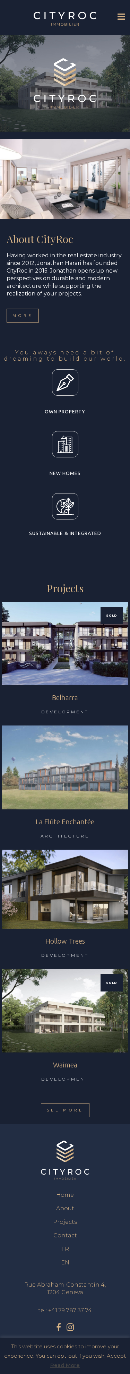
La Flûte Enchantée (65, 822)
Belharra (65, 698)
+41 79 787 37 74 (70, 1310)
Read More (65, 1365)
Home (65, 1195)
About (65, 1208)
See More (65, 1110)
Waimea (65, 1065)
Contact (65, 1235)
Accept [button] (116, 1355)
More (22, 315)
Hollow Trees (65, 941)
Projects (65, 1222)
